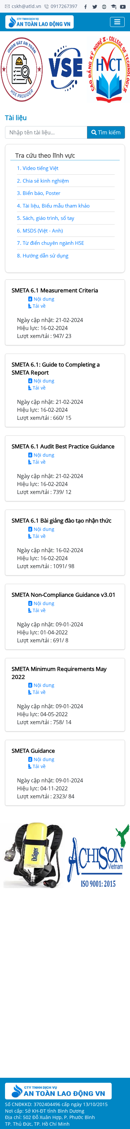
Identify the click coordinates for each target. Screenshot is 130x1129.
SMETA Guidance (33, 750)
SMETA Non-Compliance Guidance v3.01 (64, 594)
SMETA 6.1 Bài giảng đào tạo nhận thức (61, 520)
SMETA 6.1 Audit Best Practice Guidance (63, 446)
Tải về (38, 306)
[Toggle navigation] (117, 22)
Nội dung (43, 299)
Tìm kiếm (109, 132)
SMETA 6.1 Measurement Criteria (55, 290)
